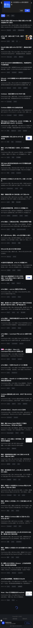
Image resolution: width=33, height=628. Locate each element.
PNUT (8, 312)
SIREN (8, 215)
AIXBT (26, 215)
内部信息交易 (21, 30)
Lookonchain (10, 188)
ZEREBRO (15, 215)
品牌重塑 (20, 586)
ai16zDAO (9, 417)
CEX (13, 557)
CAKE (8, 403)
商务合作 (25, 618)
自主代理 (30, 229)
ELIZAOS (14, 72)
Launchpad (14, 343)
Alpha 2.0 (14, 130)
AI (16, 41)
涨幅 (19, 243)
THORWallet (18, 141)
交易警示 (25, 88)
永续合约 (21, 115)
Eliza (13, 600)
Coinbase (9, 101)
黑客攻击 (14, 448)
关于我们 (5, 618)
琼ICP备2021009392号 (16, 626)
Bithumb (9, 88)
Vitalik (13, 283)
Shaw (13, 229)
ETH (21, 188)
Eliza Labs (9, 56)
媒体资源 (15, 618)
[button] (31, 2)
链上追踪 (18, 202)
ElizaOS (9, 30)
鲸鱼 (13, 202)
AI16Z (8, 72)
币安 (8, 130)
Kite (12, 141)
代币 (21, 41)
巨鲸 (8, 541)
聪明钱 (8, 464)
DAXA (19, 88)
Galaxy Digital (10, 433)
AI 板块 (8, 270)
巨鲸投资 (9, 479)
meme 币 (20, 572)
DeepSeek (19, 600)
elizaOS (25, 130)
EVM (24, 283)
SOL (15, 495)
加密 (13, 41)
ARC (19, 464)
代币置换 (18, 157)
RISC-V (18, 283)
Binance (14, 572)
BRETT (13, 403)
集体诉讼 (21, 56)
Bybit (8, 283)
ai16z (14, 30)
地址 (8, 510)
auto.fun (14, 296)
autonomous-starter (21, 229)
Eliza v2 (13, 359)
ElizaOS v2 (14, 372)
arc (18, 312)
